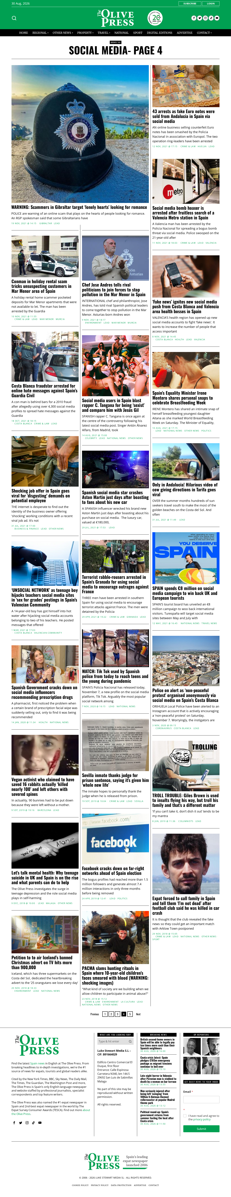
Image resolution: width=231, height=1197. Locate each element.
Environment (93, 322)
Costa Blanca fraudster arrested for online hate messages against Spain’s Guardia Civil (44, 390)
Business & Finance (27, 528)
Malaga (51, 903)
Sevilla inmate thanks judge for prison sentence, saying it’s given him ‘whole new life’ (115, 780)
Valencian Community (48, 633)
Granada (132, 617)
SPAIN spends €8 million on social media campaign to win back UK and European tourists (184, 593)
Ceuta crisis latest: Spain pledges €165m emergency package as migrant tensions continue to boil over (156, 1062)
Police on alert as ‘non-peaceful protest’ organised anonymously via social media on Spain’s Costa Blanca (185, 695)
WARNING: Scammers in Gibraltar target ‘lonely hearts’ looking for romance (79, 207)
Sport (156, 939)
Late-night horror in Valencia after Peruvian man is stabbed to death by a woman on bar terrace (158, 1078)
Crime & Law (188, 146)
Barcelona (44, 810)
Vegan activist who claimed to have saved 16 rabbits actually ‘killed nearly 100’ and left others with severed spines (42, 786)
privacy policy (202, 1119)
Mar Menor (47, 319)
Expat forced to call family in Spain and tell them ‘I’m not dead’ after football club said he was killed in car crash (185, 905)
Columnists (185, 821)
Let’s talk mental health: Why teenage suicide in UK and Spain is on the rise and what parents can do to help (44, 877)
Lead (57, 223)
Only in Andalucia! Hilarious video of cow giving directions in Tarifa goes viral (184, 489)
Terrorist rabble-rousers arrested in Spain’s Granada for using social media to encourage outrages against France (115, 584)
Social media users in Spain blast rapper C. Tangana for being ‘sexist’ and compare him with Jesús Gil (113, 405)
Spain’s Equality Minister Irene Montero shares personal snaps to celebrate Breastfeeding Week (182, 397)
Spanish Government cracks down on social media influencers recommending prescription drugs (44, 692)
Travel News (209, 623)
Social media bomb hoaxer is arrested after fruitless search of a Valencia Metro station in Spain (183, 212)
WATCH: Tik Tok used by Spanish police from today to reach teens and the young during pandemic (115, 676)
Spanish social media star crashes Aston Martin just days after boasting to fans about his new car (115, 497)
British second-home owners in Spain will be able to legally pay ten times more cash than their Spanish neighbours (157, 1044)
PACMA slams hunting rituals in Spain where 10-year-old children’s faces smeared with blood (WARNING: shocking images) (115, 975)
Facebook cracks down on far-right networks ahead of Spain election (113, 871)
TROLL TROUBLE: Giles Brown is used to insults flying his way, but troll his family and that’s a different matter (185, 800)
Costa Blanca (164, 339)
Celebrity (91, 438)
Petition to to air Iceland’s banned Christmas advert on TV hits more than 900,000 (41, 962)
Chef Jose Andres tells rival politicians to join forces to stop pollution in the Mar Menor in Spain (113, 289)
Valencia (211, 243)
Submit (201, 1129)
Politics (206, 430)
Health (179, 339)
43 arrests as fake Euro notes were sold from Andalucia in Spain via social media (183, 116)
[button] (130, 1041)
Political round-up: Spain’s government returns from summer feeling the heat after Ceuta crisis (157, 1116)
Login (211, 3)
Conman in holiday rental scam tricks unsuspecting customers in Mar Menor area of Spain (41, 286)
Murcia (60, 319)
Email (188, 1091)
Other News (135, 438)
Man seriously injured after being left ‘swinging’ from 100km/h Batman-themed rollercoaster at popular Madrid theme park (157, 1097)
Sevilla (138, 801)
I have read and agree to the (203, 1117)
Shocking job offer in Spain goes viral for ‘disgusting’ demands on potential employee (40, 495)
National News (116, 438)
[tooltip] (194, 18)
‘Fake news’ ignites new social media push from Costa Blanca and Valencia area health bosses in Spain (185, 306)
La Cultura (128, 1001)
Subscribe (189, 3)
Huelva (202, 146)
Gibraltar (45, 223)
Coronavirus (164, 728)
